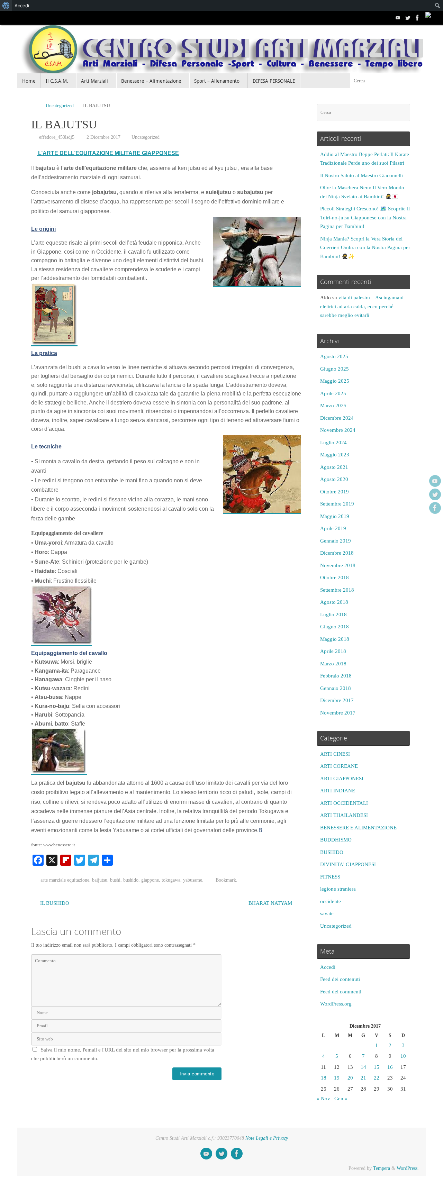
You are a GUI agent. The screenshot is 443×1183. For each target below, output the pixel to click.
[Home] (34, 105)
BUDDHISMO (336, 840)
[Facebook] (417, 17)
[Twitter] (408, 17)
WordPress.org (336, 1004)
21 (363, 1078)
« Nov (323, 1098)
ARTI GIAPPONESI (341, 778)
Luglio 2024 (333, 442)
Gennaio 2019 (335, 541)
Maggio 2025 (334, 381)
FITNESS (330, 877)
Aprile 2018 (333, 651)
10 (403, 1056)
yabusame (192, 880)
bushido (130, 880)
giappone (150, 880)
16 (390, 1067)
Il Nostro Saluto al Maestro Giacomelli (361, 175)
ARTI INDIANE (337, 790)
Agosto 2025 (334, 356)
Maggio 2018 (334, 639)
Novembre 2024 (337, 430)
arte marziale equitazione (64, 880)
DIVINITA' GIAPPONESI (348, 864)
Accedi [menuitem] (22, 5)
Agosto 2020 (334, 479)
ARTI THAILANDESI (344, 815)
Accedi (327, 967)
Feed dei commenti (340, 991)
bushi (115, 880)
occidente (330, 901)
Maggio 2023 (334, 454)
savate (327, 913)
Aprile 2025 (333, 393)
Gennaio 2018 (335, 688)
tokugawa (171, 880)
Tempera (381, 1168)
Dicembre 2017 (337, 700)
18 (323, 1078)
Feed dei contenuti (340, 979)
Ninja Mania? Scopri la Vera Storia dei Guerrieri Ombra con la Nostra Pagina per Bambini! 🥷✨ (365, 247)
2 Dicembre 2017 (103, 137)
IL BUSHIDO (54, 903)
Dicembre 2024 (337, 418)
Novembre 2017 (337, 713)
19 (337, 1078)
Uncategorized (60, 105)
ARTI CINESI (335, 754)
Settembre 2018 (337, 590)
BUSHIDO (331, 852)
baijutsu (99, 880)
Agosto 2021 (334, 467)
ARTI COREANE (339, 766)
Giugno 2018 (334, 626)
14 (363, 1067)
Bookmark (226, 880)
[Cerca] (420, 80)
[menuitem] (6, 5)
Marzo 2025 (333, 405)
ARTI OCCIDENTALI (344, 803)
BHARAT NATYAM (270, 903)
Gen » (340, 1098)
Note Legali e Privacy (266, 1138)
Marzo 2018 (333, 663)
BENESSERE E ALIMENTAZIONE (358, 827)
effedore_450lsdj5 (56, 137)
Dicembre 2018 (337, 553)
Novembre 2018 (337, 565)
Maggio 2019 (334, 516)
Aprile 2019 (333, 528)
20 (350, 1078)
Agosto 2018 (334, 602)
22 (376, 1078)
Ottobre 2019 (334, 491)
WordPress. (408, 1168)
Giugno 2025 (334, 369)
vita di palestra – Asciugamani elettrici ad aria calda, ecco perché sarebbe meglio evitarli (362, 306)
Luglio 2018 (333, 614)
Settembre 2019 (337, 504)
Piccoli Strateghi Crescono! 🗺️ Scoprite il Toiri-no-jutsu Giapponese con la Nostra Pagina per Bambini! (365, 217)
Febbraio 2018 (336, 676)
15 (376, 1067)
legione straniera (338, 889)
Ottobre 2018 (334, 577)
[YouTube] (398, 17)
